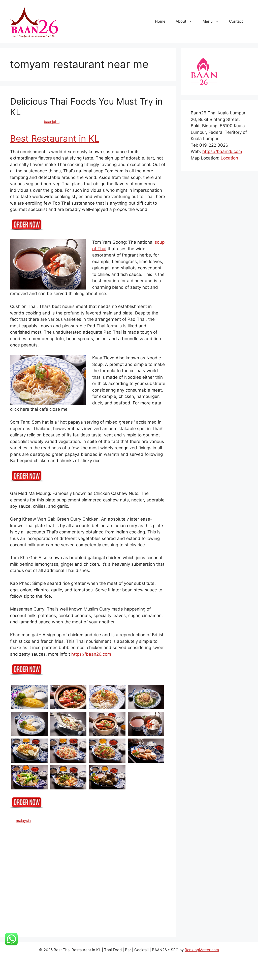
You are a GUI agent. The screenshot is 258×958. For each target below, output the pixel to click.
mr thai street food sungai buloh (97, 875)
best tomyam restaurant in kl (34, 859)
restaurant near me (39, 880)
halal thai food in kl (131, 864)
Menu (208, 21)
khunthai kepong (92, 870)
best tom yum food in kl (64, 853)
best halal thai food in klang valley (100, 831)
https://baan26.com (91, 654)
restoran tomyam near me (79, 880)
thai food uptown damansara (104, 897)
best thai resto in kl (135, 842)
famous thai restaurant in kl (69, 864)
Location (229, 158)
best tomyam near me (143, 853)
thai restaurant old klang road (42, 919)
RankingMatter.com (202, 949)
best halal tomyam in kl (38, 837)
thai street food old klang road (138, 919)
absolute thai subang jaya (37, 826)
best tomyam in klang (104, 853)
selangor (17, 886)
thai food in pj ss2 (139, 891)
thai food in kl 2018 (105, 891)
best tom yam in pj (107, 848)
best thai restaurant (44, 842)
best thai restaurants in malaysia (90, 842)
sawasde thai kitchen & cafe (127, 880)
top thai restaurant (99, 924)
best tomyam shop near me (126, 859)
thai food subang (63, 897)
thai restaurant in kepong (135, 902)
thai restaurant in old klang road (67, 908)
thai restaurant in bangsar (47, 902)
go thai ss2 (104, 864)
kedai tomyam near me (56, 870)
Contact (236, 21)
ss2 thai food (37, 886)
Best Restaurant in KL (54, 138)
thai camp (101, 886)
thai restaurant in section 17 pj (121, 908)
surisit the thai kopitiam (71, 886)
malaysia (23, 820)
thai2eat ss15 (21, 924)
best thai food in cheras (80, 837)
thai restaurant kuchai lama (106, 913)
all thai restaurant (75, 826)
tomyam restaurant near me (58, 924)
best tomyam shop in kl (80, 859)
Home (160, 21)
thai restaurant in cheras (91, 902)
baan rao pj (60, 831)
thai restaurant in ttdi (64, 913)
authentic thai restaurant (112, 826)
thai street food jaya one (89, 919)
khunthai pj (117, 870)
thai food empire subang (31, 891)
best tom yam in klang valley (65, 848)
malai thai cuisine (53, 875)
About (181, 21)
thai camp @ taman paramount (138, 886)
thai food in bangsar (70, 891)
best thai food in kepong (123, 837)
